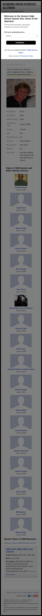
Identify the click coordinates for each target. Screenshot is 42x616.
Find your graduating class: (14, 32)
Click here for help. (26, 56)
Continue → (21, 43)
